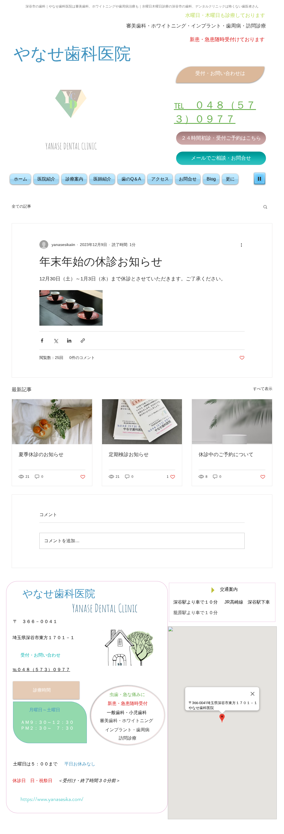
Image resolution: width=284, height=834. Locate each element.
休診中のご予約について (226, 454)
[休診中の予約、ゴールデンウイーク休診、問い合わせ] (232, 421)
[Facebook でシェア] (42, 340)
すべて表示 (262, 388)
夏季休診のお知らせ (41, 454)
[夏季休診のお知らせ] (52, 421)
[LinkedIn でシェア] (69, 340)
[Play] (259, 178)
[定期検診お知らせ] (142, 421)
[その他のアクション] (241, 244)
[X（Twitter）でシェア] (55, 340)
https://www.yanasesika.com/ (52, 799)
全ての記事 (21, 206)
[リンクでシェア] (82, 340)
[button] (265, 206)
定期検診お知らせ (129, 454)
